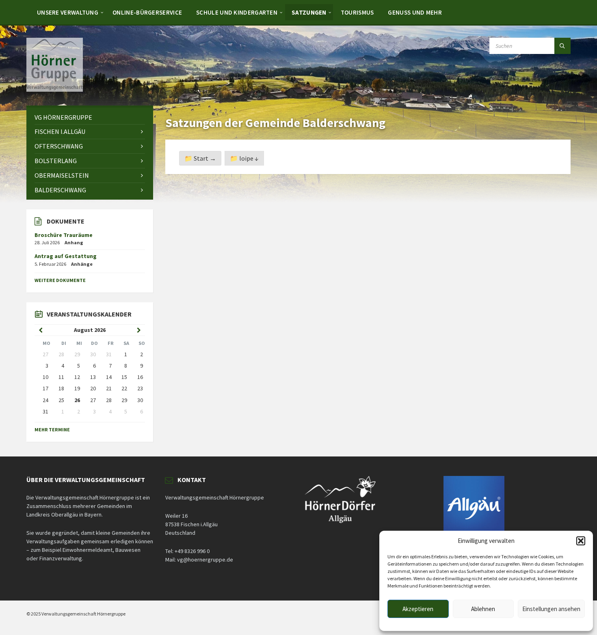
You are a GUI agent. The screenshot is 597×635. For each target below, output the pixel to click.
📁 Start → (200, 158)
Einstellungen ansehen (551, 609)
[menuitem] (67, 12)
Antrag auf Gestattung (66, 256)
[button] (581, 541)
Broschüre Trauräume (64, 235)
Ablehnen (483, 609)
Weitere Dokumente (60, 280)
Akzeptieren (417, 609)
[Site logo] (54, 89)
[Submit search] (562, 46)
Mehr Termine (52, 429)
